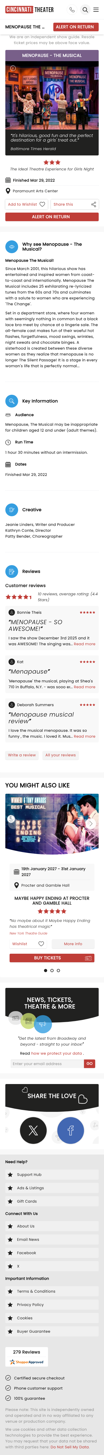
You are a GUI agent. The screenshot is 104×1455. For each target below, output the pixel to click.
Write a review (22, 755)
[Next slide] (90, 823)
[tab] (45, 971)
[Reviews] (52, 162)
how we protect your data (57, 1053)
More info (73, 943)
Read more (84, 644)
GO (90, 1063)
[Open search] (85, 9)
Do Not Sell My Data (70, 1447)
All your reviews (60, 755)
